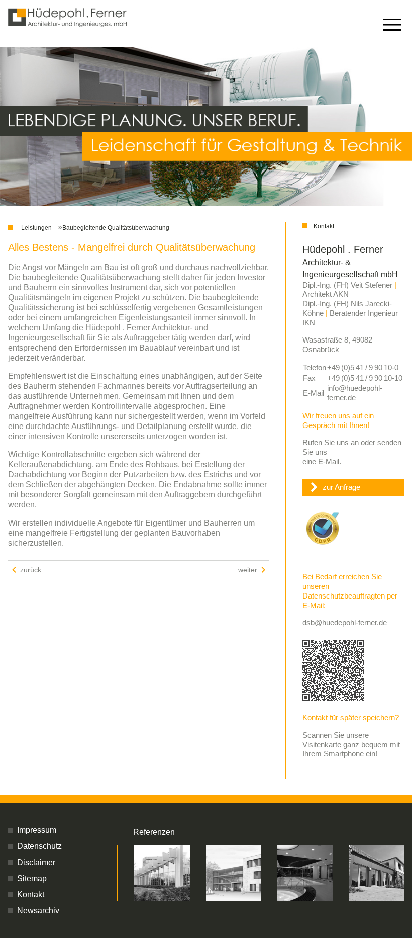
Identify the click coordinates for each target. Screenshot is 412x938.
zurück (30, 570)
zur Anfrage (341, 487)
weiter (247, 570)
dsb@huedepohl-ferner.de (344, 622)
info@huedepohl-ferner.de (354, 393)
